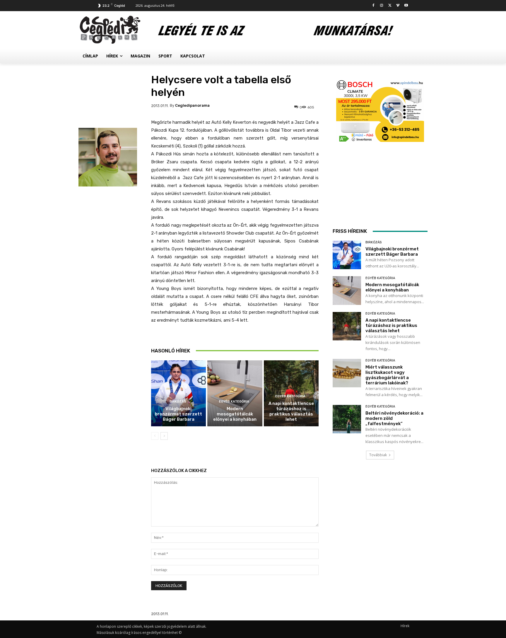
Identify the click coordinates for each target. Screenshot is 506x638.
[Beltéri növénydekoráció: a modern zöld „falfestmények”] (347, 419)
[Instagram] (381, 5)
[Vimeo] (397, 5)
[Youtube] (406, 5)
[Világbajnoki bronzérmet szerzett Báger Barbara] (178, 393)
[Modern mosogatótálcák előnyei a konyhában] (234, 393)
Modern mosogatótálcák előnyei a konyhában (235, 414)
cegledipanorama (192, 105)
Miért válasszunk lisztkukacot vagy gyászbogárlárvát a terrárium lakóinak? (387, 375)
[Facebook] (373, 5)
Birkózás (178, 401)
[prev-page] (154, 436)
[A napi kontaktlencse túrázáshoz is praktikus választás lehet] (347, 326)
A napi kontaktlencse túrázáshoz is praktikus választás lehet (291, 411)
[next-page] (164, 436)
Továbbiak (378, 454)
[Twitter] (390, 5)
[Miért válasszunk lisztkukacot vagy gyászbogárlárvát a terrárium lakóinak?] (347, 373)
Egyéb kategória (234, 401)
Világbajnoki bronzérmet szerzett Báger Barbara (178, 414)
